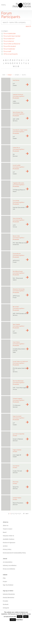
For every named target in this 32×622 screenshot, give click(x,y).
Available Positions (8, 539)
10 (23, 513)
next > (27, 513)
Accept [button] (19, 616)
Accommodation (7, 562)
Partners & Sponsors (9, 542)
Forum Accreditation (9, 569)
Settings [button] (13, 619)
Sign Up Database (8, 585)
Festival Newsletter (8, 597)
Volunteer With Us (8, 535)
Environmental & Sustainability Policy (14, 553)
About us (5, 525)
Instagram (6, 608)
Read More (19, 619)
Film (4, 578)
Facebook (5, 604)
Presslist (5, 601)
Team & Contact (7, 529)
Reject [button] (25, 616)
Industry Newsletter (9, 594)
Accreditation (12, 565)
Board (4, 532)
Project (5, 581)
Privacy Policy (7, 549)
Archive (5, 546)
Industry (5, 565)
